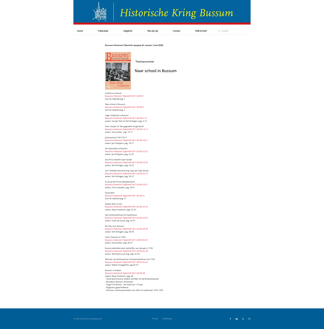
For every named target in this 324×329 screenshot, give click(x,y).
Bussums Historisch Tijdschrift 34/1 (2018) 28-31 (126, 184)
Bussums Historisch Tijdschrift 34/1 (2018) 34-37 (126, 218)
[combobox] (232, 31)
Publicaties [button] (103, 30)
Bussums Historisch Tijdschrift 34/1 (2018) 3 (124, 107)
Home (80, 30)
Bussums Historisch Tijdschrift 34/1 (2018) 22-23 (126, 151)
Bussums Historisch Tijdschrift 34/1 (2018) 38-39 (126, 229)
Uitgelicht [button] (127, 30)
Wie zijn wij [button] (152, 30)
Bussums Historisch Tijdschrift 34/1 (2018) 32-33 (126, 206)
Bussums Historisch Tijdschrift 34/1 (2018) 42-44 (126, 251)
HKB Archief (201, 30)
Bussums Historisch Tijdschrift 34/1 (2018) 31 (125, 195)
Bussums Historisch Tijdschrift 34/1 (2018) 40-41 (126, 240)
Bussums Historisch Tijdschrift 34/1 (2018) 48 (125, 273)
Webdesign (167, 318)
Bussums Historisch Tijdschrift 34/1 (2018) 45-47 (126, 262)
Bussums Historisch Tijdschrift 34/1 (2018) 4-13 (126, 118)
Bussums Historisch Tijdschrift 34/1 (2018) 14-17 (126, 129)
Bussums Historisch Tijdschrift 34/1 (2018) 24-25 (126, 162)
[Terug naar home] (162, 12)
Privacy (155, 318)
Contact (176, 30)
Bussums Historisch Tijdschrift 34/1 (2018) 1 (124, 96)
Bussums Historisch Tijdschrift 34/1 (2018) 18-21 (126, 140)
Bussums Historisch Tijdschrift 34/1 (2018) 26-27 (126, 173)
